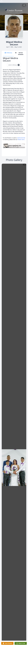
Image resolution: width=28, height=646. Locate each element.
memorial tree (21, 138)
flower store (21, 139)
